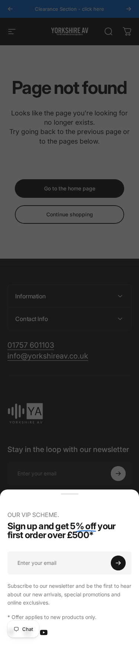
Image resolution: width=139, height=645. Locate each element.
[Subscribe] (118, 563)
